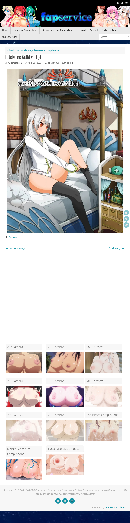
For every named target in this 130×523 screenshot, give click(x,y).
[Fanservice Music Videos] (64, 464)
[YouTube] (117, 3)
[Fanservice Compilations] (103, 430)
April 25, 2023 (35, 63)
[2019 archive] (64, 362)
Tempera (108, 507)
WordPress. (121, 507)
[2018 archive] (103, 362)
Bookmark (14, 237)
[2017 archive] (24, 396)
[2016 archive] (64, 396)
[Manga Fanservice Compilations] (24, 469)
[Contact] (126, 3)
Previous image (17, 248)
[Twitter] (122, 3)
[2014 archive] (24, 430)
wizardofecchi (15, 63)
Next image (115, 248)
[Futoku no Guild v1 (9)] (65, 151)
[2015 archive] (103, 396)
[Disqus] (65, 291)
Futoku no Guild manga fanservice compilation (33, 50)
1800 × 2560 (60, 63)
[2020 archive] (24, 362)
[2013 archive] (64, 430)
